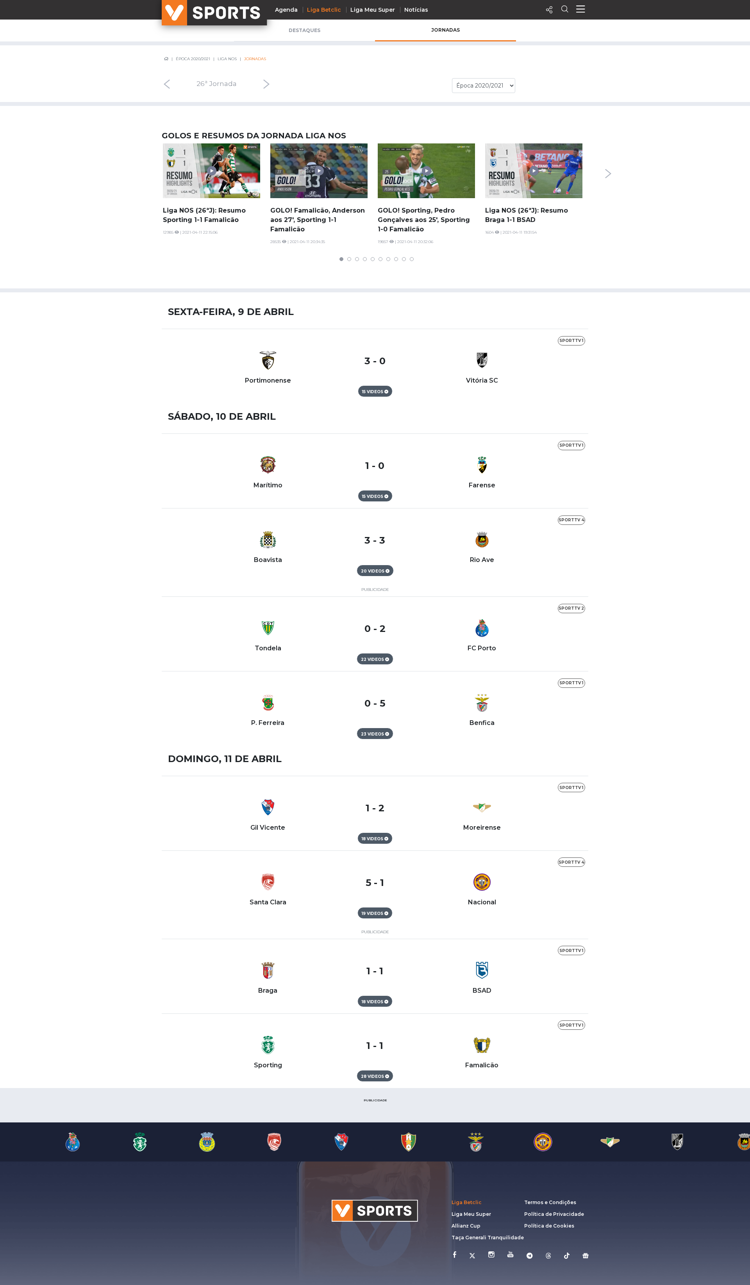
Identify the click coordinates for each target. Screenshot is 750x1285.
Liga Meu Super (372, 9)
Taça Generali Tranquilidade (488, 1237)
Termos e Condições (550, 1202)
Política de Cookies (549, 1226)
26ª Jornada (216, 84)
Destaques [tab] (304, 30)
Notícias (416, 9)
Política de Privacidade (554, 1214)
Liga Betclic (324, 9)
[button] (341, 259)
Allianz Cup (466, 1226)
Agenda (286, 9)
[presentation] (167, 84)
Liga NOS (227, 58)
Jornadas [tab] (445, 30)
